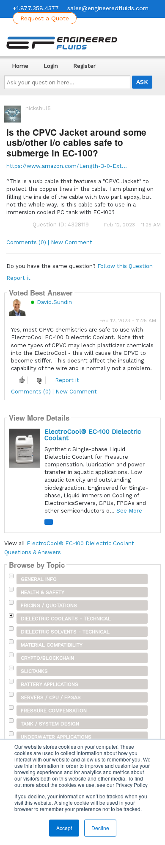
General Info (39, 579)
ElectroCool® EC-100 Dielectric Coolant (92, 435)
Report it (18, 278)
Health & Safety (42, 592)
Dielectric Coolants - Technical (66, 619)
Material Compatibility (51, 645)
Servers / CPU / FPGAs (51, 697)
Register (84, 66)
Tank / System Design (50, 724)
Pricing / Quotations (49, 605)
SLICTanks (34, 671)
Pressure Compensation (54, 711)
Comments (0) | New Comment (49, 242)
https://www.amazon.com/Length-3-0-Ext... (66, 166)
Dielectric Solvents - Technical (65, 632)
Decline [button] (100, 827)
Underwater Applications (56, 737)
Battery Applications (49, 684)
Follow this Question (125, 266)
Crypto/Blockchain (47, 658)
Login (51, 66)
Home (20, 66)
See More (129, 511)
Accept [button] (64, 827)
